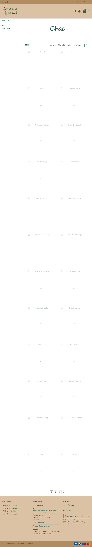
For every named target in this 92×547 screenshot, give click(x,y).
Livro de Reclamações (11, 514)
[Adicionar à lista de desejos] (37, 71)
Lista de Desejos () (84, 2)
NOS (30, 544)
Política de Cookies (9, 511)
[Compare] (41, 71)
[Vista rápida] (44, 71)
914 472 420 (39, 523)
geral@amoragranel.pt (43, 526)
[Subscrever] (87, 516)
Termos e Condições (10, 505)
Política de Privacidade (11, 508)
